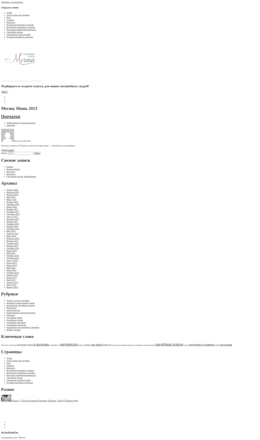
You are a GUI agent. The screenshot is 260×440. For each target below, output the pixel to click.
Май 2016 (10, 231)
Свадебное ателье (14, 32)
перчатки (10, 125)
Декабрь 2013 (12, 273)
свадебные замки (14, 317)
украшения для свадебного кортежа (22, 327)
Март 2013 (11, 285)
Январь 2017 (12, 221)
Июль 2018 (11, 207)
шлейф (217, 345)
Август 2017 (12, 216)
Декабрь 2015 (12, 243)
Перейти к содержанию (12, 2)
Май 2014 (10, 268)
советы (186, 345)
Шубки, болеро (13, 330)
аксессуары (12, 345)
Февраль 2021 (12, 192)
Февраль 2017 (12, 219)
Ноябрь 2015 (12, 246)
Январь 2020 (12, 195)
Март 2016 (11, 236)
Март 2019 (11, 199)
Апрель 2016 (12, 234)
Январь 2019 (12, 202)
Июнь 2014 (11, 265)
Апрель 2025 (12, 190)
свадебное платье (149, 345)
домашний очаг (55, 345)
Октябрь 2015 (12, 248)
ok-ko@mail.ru (9, 432)
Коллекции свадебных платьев (20, 27)
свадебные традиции (16, 322)
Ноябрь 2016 (12, 226)
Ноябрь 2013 (12, 275)
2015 (2, 345)
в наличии (41, 344)
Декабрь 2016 (12, 224)
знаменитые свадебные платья (20, 305)
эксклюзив (226, 344)
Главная (10, 20)
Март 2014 (11, 270)
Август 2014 (12, 260)
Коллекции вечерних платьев (20, 25)
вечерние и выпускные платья (20, 303)
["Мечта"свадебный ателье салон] (21, 80)
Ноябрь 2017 (12, 209)
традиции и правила (201, 344)
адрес (7, 345)
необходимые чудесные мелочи (20, 123)
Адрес (9, 13)
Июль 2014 (11, 263)
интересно (69, 344)
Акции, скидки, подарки (17, 300)
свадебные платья (14, 320)
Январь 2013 (12, 287)
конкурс (81, 345)
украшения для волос (16, 325)
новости (107, 344)
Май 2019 (10, 197)
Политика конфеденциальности (21, 30)
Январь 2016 (12, 241)
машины (87, 345)
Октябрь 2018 (12, 204)
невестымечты (13, 310)
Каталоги (10, 22)
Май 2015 (10, 253)
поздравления (122, 345)
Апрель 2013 (12, 282)
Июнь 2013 (11, 277)
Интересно (11, 308)
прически (130, 345)
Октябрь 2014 (12, 258)
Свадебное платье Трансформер (21, 176)
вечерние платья (25, 344)
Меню (4, 92)
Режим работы (13, 169)
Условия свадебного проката (19, 37)
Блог (8, 17)
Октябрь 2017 (12, 212)
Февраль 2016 (12, 238)
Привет (9, 167)
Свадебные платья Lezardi (18, 34)
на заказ (97, 344)
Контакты (11, 174)
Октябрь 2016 (12, 229)
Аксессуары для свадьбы (17, 15)
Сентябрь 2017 (13, 214)
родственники (138, 345)
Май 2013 (10, 280)
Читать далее (7, 151)
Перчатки (10, 116)
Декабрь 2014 (12, 255)
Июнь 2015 (11, 251)
